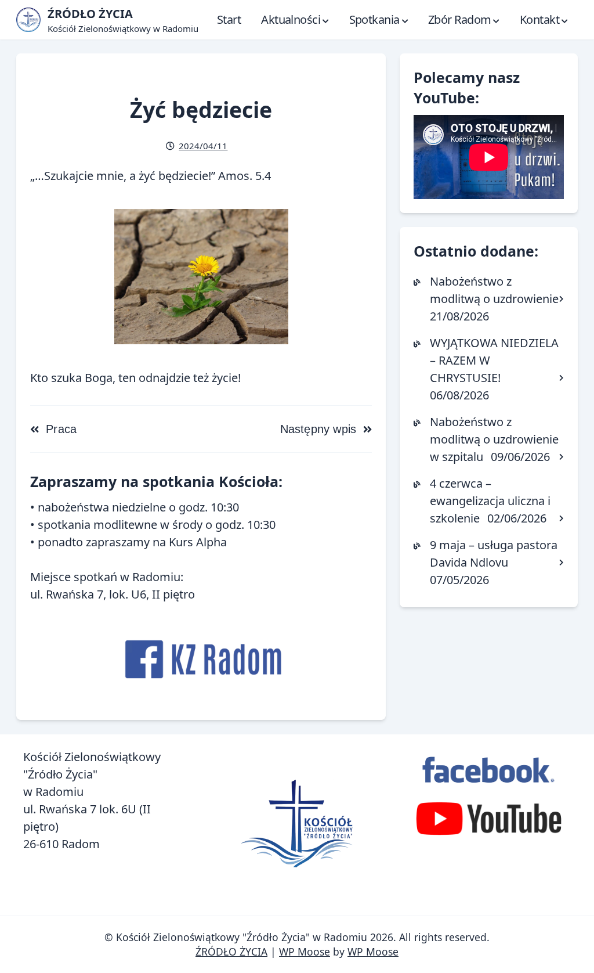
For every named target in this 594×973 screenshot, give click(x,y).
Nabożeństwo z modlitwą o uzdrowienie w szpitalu (494, 439)
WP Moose (304, 951)
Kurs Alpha (198, 542)
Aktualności (290, 19)
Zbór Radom (459, 19)
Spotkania (374, 19)
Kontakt (539, 19)
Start (229, 19)
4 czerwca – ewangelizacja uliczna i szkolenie (490, 500)
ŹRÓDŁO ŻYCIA (231, 951)
